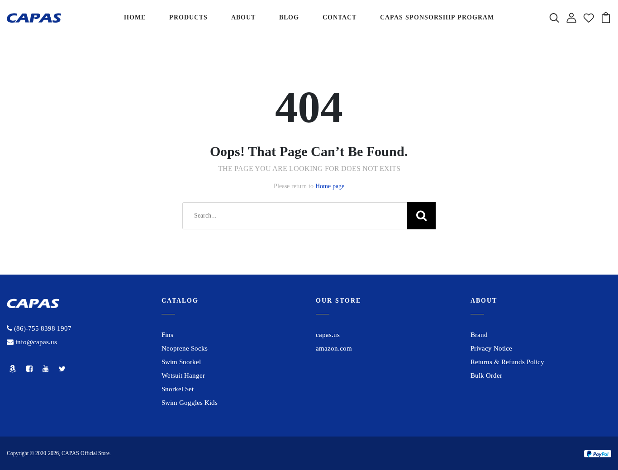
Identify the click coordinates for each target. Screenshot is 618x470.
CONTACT (340, 17)
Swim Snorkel (181, 362)
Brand (479, 334)
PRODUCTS (188, 17)
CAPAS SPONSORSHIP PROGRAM (437, 17)
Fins (167, 334)
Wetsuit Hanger (183, 375)
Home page (329, 186)
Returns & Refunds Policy (507, 362)
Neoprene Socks (185, 348)
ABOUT (243, 17)
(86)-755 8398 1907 (41, 328)
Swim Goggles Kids (190, 402)
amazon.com (334, 348)
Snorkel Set (178, 389)
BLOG (289, 17)
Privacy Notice (491, 348)
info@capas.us (35, 342)
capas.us (328, 334)
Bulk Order (486, 375)
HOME (135, 17)
